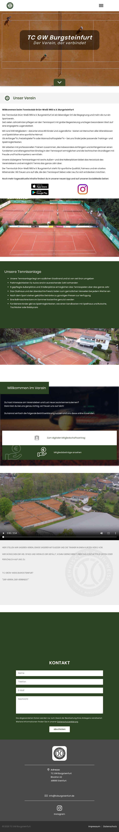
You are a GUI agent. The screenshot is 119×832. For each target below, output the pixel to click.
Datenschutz (110, 826)
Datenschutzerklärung (67, 721)
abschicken (59, 729)
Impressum (94, 826)
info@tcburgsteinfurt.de (61, 795)
